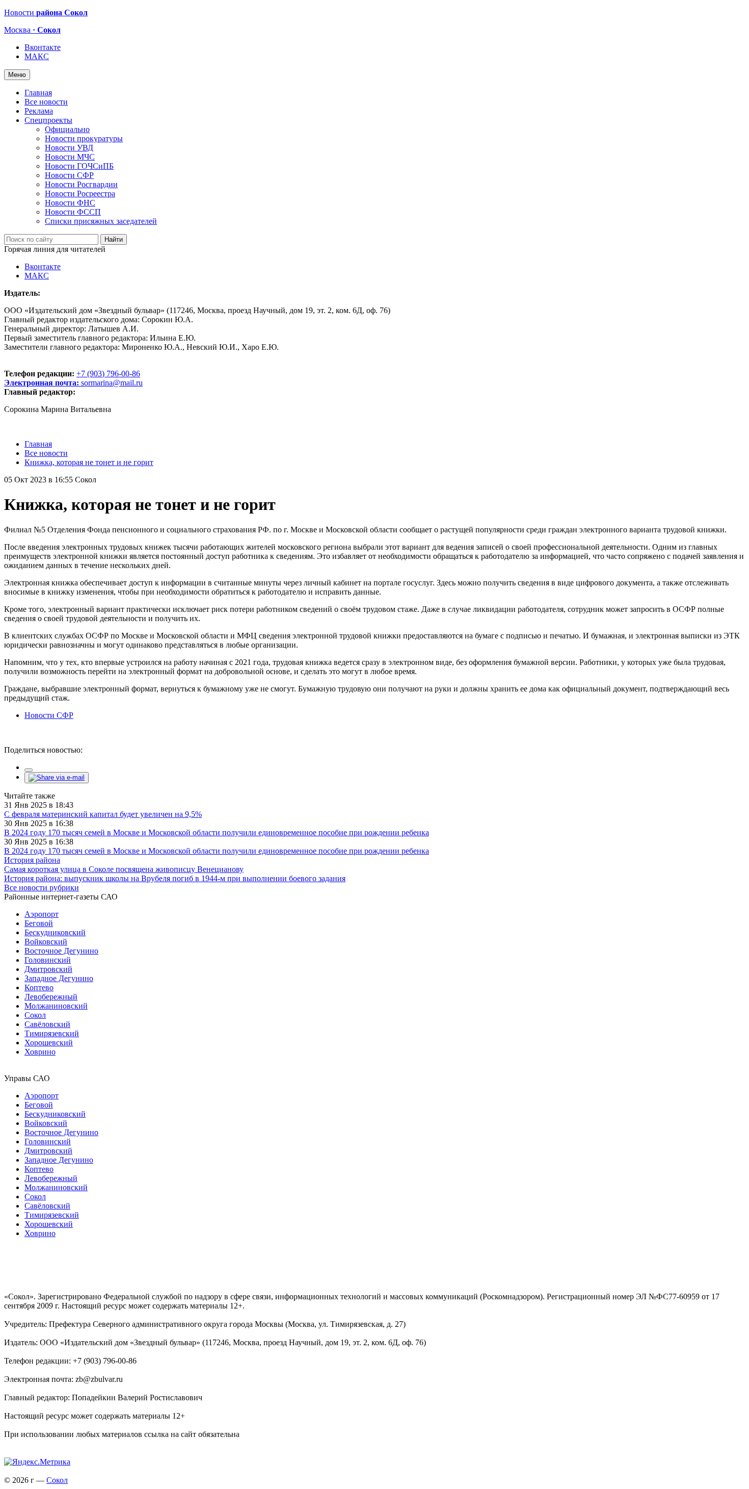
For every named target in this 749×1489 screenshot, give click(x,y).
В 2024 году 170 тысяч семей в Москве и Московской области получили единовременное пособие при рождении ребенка (216, 832)
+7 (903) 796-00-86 (72, 378)
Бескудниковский (55, 932)
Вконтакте (42, 47)
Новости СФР (69, 175)
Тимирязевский (51, 1033)
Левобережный (50, 996)
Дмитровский (48, 969)
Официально (67, 129)
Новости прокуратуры (84, 138)
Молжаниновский (56, 1006)
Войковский (45, 941)
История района (32, 860)
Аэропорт (41, 914)
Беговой (38, 923)
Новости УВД (69, 147)
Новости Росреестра (80, 193)
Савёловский (47, 1024)
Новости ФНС (70, 202)
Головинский (47, 960)
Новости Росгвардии (81, 184)
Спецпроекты (48, 120)
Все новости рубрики (41, 887)
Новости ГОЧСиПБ (79, 166)
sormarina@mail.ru (112, 382)
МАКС (36, 56)
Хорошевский (48, 1042)
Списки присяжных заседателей (101, 221)
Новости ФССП (73, 212)
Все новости (46, 101)
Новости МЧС (70, 156)
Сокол (35, 1015)
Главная (38, 92)
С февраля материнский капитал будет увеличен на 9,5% (103, 814)
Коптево (39, 987)
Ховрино (40, 1051)
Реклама (38, 111)
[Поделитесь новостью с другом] (57, 777)
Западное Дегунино (58, 978)
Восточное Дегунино (61, 950)
